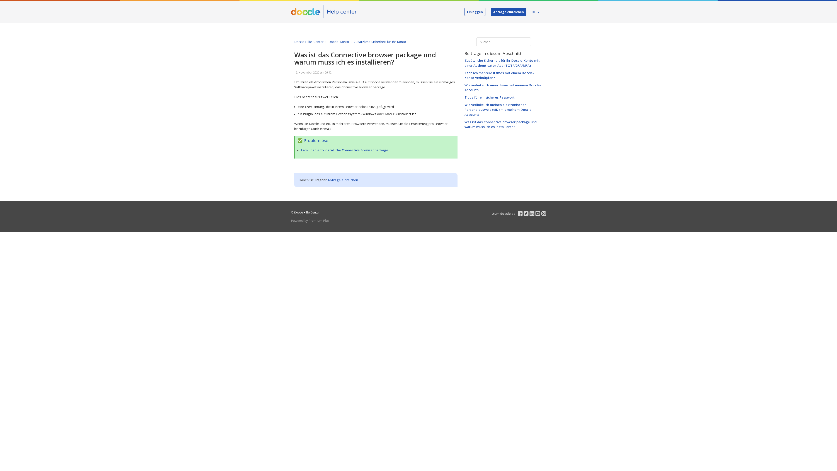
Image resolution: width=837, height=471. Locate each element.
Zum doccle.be (503, 213)
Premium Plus (319, 220)
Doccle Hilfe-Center (309, 41)
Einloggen (475, 12)
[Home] (324, 11)
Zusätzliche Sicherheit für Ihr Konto (380, 41)
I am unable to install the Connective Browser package (344, 150)
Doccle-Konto (338, 41)
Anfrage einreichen (508, 12)
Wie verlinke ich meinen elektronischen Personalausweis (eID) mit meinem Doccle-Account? (498, 109)
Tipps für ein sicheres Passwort (489, 97)
